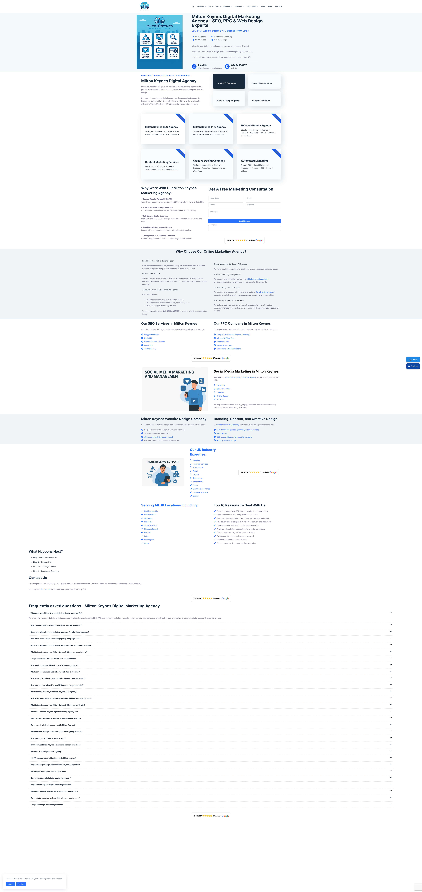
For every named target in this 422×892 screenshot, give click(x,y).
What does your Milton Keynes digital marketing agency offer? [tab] (56, 613)
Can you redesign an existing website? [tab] (47, 805)
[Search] (193, 6)
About (270, 6)
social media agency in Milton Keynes (240, 377)
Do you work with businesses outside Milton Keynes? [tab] (53, 725)
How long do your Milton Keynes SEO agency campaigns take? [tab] (57, 685)
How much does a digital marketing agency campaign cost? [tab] (55, 639)
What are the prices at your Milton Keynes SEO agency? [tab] (54, 692)
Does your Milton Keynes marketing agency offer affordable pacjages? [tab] (60, 632)
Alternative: (212, 225)
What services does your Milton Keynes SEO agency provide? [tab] (56, 732)
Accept (10, 884)
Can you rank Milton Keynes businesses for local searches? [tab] (56, 745)
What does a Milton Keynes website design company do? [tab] (54, 791)
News (263, 6)
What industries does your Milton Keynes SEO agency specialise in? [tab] (59, 652)
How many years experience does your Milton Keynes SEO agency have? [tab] (61, 698)
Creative (227, 6)
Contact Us (45, 589)
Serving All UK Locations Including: (169, 505)
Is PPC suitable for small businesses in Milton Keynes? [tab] (53, 758)
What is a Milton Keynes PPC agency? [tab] (46, 752)
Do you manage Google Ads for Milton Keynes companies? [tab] (55, 765)
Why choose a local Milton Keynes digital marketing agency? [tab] (56, 718)
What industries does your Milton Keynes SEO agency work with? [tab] (58, 705)
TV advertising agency (265, 292)
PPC (217, 6)
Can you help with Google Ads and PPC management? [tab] (53, 659)
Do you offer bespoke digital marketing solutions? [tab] (51, 785)
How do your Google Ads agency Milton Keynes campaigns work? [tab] (58, 678)
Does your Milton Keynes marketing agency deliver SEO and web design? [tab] (61, 645)
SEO (210, 6)
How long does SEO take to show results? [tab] (48, 738)
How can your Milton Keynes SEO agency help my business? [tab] (56, 625)
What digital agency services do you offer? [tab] (48, 771)
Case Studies (251, 6)
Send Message (244, 221)
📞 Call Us (413, 359)
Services (200, 6)
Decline (21, 884)
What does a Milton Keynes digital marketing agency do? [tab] (54, 712)
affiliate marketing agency (257, 279)
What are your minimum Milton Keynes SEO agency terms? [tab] (55, 672)
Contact (278, 6)
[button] (245, 240)
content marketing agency (228, 425)
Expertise (238, 6)
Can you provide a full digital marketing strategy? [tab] (51, 778)
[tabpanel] (211, 618)
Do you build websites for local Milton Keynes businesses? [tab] (55, 798)
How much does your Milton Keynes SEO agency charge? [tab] (55, 665)
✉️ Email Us (413, 366)
